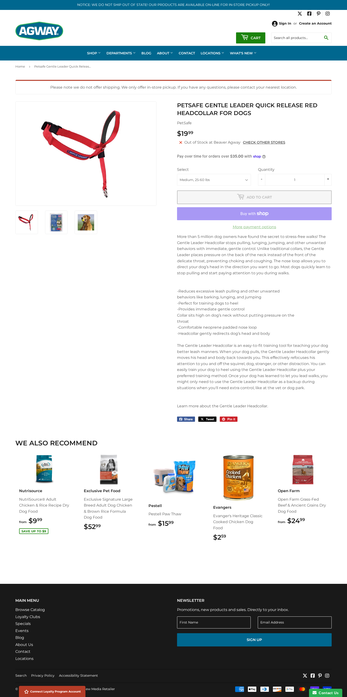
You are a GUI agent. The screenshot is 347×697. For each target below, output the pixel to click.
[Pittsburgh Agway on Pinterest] (318, 14)
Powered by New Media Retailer (89, 689)
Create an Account (315, 23)
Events (22, 630)
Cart (255, 38)
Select (183, 169)
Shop (92, 53)
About (163, 53)
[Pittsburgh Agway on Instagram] (328, 14)
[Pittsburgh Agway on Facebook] (309, 14)
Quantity (266, 169)
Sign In (285, 23)
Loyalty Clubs (27, 617)
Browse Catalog (30, 609)
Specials (23, 623)
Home (20, 66)
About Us (24, 644)
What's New (242, 53)
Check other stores (264, 142)
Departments (119, 53)
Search (21, 675)
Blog (146, 53)
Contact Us (328, 693)
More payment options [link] (254, 227)
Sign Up (254, 639)
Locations (211, 53)
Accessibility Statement (78, 675)
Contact (187, 53)
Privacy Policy (43, 675)
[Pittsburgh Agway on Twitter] (299, 14)
